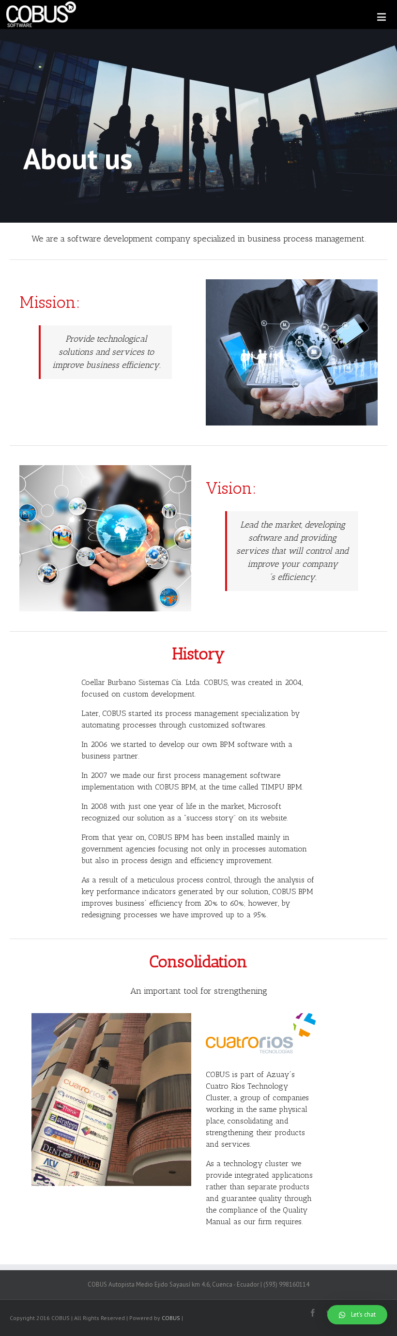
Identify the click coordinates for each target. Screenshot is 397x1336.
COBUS (171, 1317)
